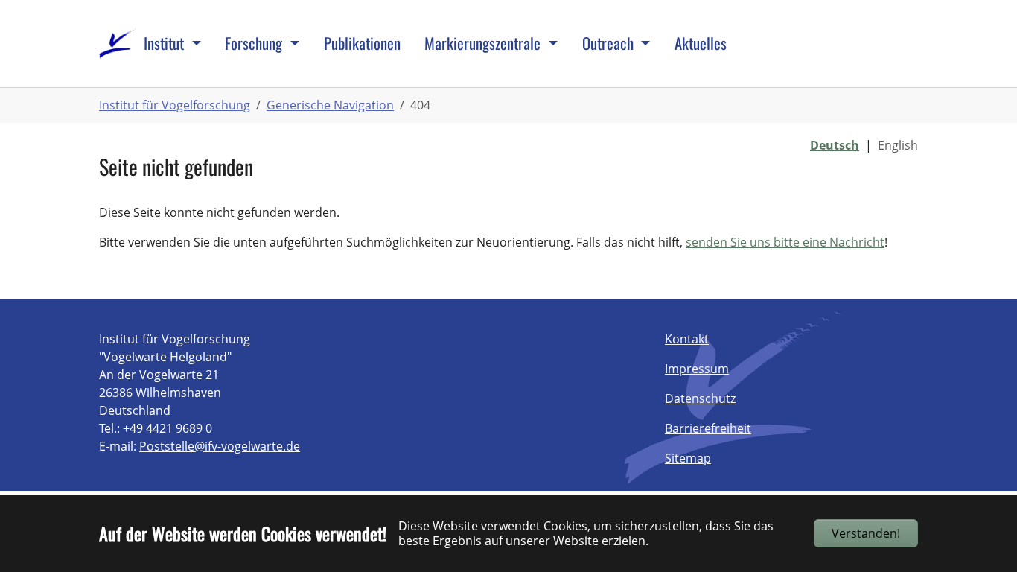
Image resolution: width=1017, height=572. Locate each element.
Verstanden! (866, 533)
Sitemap (688, 458)
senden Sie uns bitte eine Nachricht (785, 242)
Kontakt (687, 339)
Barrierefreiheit (708, 428)
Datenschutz (700, 398)
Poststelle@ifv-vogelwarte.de (219, 446)
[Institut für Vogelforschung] (117, 43)
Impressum (697, 368)
